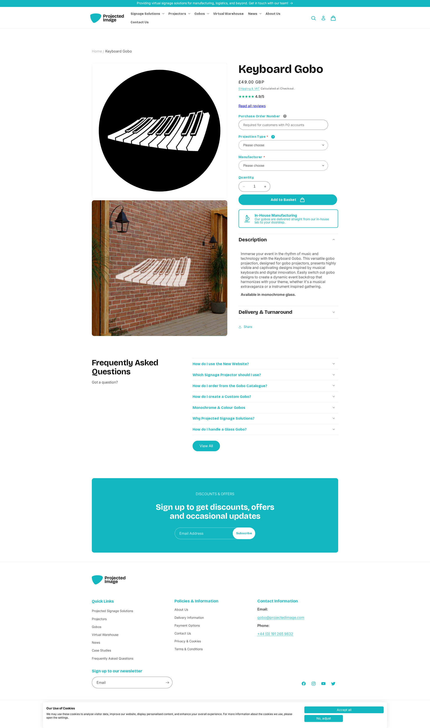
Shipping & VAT (249, 88)
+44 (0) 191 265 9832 (275, 634)
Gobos (96, 627)
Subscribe (244, 533)
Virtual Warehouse (105, 634)
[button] (147, 14)
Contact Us (182, 633)
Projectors (99, 619)
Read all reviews (252, 106)
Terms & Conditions (188, 649)
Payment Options (187, 625)
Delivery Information (189, 617)
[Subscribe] (167, 683)
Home (97, 51)
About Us (181, 610)
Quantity (246, 177)
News (96, 643)
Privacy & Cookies (187, 641)
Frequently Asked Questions (112, 658)
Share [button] (248, 327)
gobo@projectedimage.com (280, 617)
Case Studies (101, 650)
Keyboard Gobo (118, 51)
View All (206, 445)
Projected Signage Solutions (112, 611)
